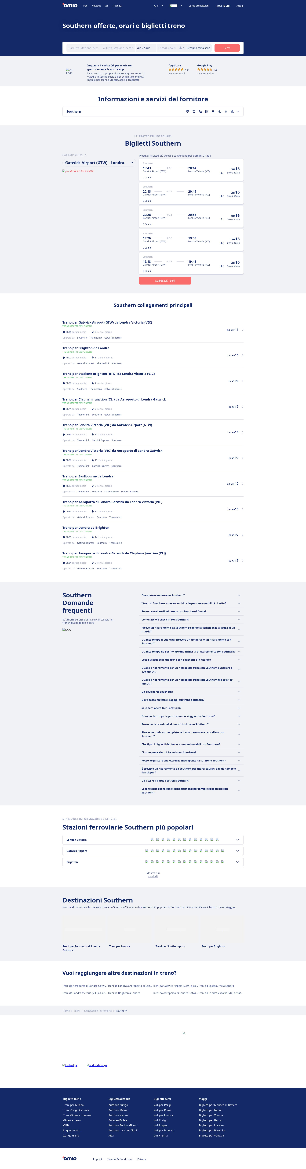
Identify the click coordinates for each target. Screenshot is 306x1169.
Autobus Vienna (118, 1115)
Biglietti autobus (119, 1099)
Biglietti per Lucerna (211, 1125)
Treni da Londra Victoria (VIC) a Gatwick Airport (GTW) (94, 993)
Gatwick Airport (76, 851)
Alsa (111, 1135)
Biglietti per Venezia (211, 1135)
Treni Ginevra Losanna (77, 1115)
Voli (107, 5)
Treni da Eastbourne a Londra (216, 986)
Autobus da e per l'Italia (123, 1130)
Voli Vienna (161, 1135)
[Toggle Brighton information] (238, 862)
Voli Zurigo (160, 1120)
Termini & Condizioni (119, 1159)
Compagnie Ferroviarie (98, 1011)
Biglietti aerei (162, 1099)
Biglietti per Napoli (210, 1110)
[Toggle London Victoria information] (238, 840)
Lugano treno (71, 1130)
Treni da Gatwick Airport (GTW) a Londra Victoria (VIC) (185, 986)
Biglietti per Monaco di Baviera (218, 1105)
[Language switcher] (176, 6)
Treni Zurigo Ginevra (76, 1110)
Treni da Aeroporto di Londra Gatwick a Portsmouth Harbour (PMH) (194, 993)
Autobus (96, 5)
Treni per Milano (73, 1105)
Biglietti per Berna (210, 1120)
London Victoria (76, 839)
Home (66, 1011)
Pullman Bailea (118, 1120)
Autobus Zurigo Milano (123, 1125)
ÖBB (66, 1125)
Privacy (141, 1159)
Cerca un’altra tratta (81, 170)
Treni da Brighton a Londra (124, 993)
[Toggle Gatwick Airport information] (238, 851)
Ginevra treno (72, 1120)
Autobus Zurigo (118, 1105)
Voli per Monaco (164, 1130)
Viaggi (203, 1099)
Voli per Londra (163, 1115)
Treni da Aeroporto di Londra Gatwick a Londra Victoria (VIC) (98, 986)
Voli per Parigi (162, 1105)
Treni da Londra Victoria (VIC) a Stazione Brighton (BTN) (231, 993)
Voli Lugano (161, 1125)
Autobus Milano (118, 1110)
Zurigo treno (71, 1135)
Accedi (240, 6)
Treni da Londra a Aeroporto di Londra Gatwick (136, 986)
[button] (146, 48)
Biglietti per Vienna (211, 1115)
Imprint (97, 1159)
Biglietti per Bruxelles (212, 1130)
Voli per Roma (162, 1110)
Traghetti (117, 5)
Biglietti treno (72, 1099)
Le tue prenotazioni (199, 5)
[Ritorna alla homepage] (72, 5)
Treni (85, 5)
